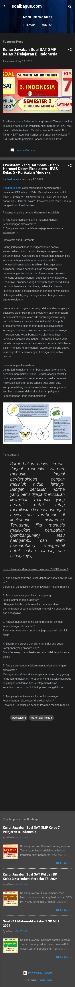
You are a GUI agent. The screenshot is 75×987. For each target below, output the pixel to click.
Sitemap (29, 25)
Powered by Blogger (39, 973)
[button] (70, 50)
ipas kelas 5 (19, 717)
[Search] (70, 7)
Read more (64, 863)
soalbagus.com (27, 6)
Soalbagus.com (12, 188)
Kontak (47, 25)
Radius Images (45, 980)
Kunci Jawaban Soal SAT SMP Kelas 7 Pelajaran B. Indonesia (30, 51)
